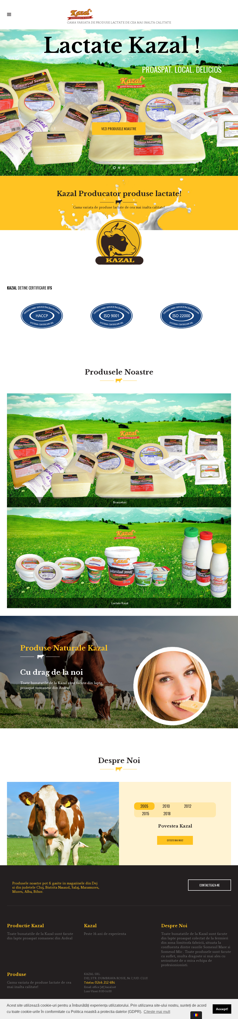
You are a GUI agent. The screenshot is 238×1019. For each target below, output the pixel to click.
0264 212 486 (105, 982)
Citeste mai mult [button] (157, 1012)
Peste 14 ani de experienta (105, 933)
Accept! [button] (222, 1009)
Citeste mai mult (175, 840)
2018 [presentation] (167, 813)
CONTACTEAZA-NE (209, 885)
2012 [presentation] (187, 806)
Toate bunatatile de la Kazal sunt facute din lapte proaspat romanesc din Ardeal (40, 935)
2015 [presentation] (145, 813)
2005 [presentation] (144, 806)
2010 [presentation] (166, 806)
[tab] (144, 806)
